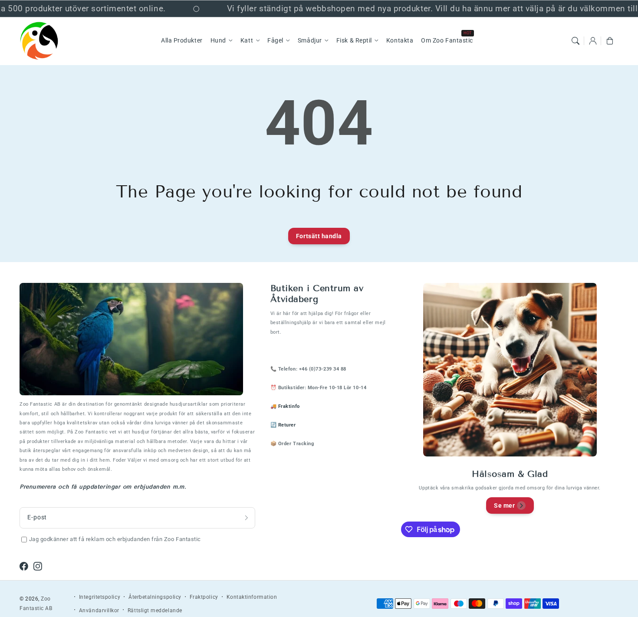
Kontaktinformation (252, 597)
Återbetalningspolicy (154, 597)
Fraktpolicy (204, 597)
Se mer (504, 505)
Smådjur (310, 40)
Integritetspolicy (99, 597)
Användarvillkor (99, 610)
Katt (246, 40)
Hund (218, 40)
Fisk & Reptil (354, 40)
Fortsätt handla (319, 236)
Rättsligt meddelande (155, 610)
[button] (575, 40)
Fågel (275, 40)
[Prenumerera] (246, 517)
